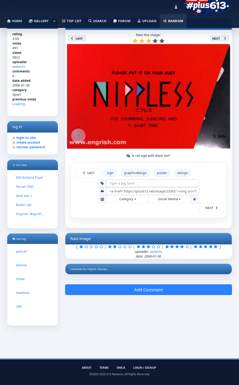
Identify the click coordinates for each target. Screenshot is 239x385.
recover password (30, 147)
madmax (22, 292)
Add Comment (148, 289)
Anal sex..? (24, 195)
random (175, 21)
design (182, 173)
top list (74, 21)
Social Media (168, 199)
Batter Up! (24, 205)
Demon (21, 265)
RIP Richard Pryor (29, 177)
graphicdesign (135, 173)
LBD (19, 306)
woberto (18, 66)
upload (148, 21)
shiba (20, 279)
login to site (26, 137)
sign (110, 173)
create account (28, 142)
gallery (41, 21)
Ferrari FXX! (25, 186)
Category (126, 199)
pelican (21, 251)
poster (162, 173)
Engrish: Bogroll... (30, 214)
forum (124, 21)
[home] (206, 6)
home (16, 21)
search (99, 21)
